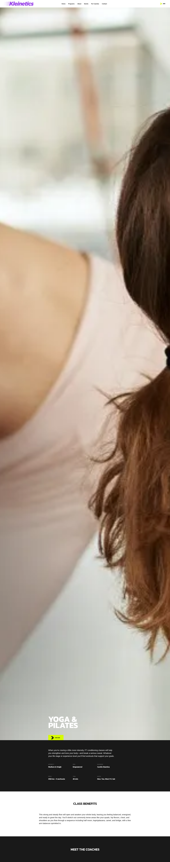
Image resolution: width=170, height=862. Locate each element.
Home (63, 4)
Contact (104, 4)
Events (86, 4)
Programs (71, 4)
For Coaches (95, 4)
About (79, 4)
